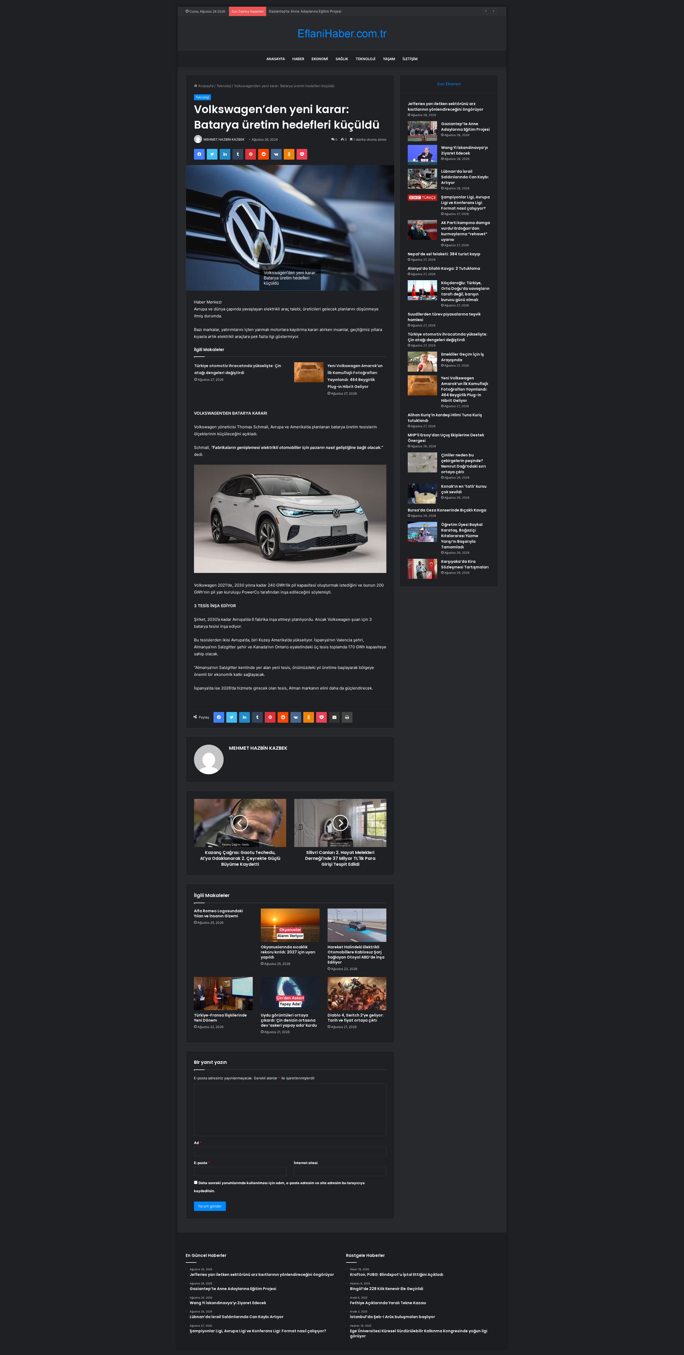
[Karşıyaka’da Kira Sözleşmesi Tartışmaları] (422, 569)
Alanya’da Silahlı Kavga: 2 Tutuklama (444, 268)
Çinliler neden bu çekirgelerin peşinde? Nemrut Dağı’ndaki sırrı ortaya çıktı (463, 463)
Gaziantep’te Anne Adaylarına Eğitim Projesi (465, 126)
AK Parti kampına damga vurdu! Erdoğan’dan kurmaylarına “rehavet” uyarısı (465, 231)
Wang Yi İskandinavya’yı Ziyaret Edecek (301, 11)
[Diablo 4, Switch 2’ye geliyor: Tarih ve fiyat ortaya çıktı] (357, 993)
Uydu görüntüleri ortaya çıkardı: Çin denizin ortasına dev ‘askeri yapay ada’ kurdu (289, 1020)
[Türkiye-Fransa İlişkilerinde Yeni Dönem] (223, 993)
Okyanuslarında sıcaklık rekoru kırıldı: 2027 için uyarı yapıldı (288, 952)
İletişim (410, 59)
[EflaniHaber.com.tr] (342, 33)
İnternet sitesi (306, 1163)
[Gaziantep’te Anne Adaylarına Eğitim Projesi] (422, 131)
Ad (197, 1143)
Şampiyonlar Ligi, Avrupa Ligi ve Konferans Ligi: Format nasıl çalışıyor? (465, 202)
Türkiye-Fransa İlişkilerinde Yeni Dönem (220, 1018)
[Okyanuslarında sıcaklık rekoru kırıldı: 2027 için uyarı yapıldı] (290, 925)
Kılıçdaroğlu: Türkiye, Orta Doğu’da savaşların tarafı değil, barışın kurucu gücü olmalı (465, 291)
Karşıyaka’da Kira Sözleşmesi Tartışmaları (465, 564)
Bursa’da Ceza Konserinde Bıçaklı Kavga (447, 510)
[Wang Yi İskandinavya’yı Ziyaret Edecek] (422, 155)
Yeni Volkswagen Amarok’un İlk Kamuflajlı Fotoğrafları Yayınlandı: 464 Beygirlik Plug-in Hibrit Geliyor (464, 389)
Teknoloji (365, 59)
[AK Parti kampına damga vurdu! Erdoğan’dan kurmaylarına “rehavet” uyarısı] (422, 230)
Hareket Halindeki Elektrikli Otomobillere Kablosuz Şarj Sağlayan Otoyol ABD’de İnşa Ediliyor (356, 954)
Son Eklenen (449, 83)
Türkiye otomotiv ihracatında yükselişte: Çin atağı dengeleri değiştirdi (447, 337)
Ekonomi (320, 59)
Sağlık (342, 59)
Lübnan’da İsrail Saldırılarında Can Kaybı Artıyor (464, 177)
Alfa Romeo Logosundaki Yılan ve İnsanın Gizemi (218, 913)
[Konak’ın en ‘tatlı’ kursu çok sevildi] (422, 494)
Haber (298, 59)
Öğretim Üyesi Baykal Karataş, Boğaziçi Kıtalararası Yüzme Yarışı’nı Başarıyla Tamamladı (462, 536)
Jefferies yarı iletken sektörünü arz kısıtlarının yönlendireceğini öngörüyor (445, 106)
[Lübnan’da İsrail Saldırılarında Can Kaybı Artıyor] (422, 179)
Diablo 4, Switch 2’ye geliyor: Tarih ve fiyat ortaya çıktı (356, 1018)
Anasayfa (275, 59)
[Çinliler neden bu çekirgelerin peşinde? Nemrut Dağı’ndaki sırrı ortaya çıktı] (422, 462)
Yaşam (389, 59)
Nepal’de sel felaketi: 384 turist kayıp (444, 254)
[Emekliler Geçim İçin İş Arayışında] (422, 362)
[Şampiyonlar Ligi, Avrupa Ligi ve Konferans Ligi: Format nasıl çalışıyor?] (422, 197)
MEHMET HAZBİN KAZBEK (224, 139)
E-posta (202, 1163)
